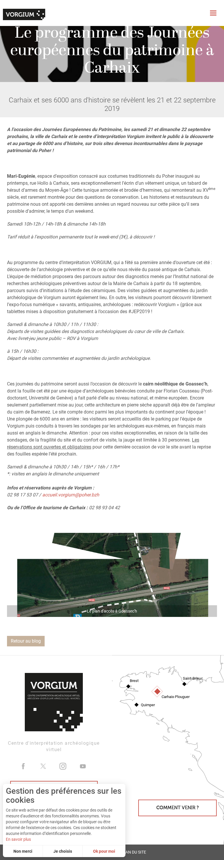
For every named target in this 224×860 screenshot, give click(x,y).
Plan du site (133, 852)
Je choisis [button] (62, 851)
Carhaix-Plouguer (176, 697)
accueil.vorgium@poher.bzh (70, 495)
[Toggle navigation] (214, 13)
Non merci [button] (22, 851)
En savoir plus (18, 839)
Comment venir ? (177, 807)
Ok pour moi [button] (104, 851)
